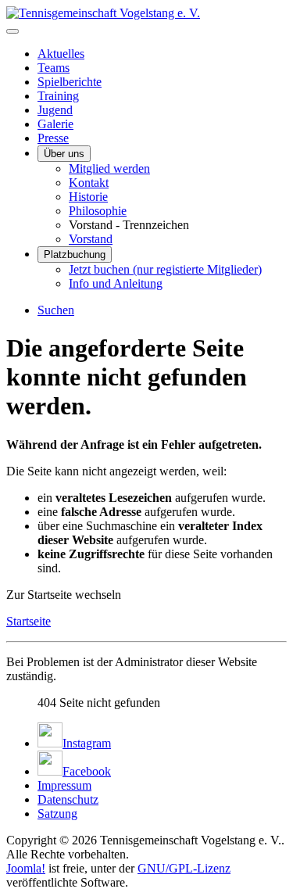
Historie (88, 196)
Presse (53, 138)
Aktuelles (61, 53)
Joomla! (25, 868)
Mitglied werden (109, 168)
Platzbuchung (74, 254)
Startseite (28, 621)
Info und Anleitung (116, 283)
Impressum (64, 785)
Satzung (57, 813)
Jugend (55, 109)
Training (58, 95)
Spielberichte (70, 81)
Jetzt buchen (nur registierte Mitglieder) (165, 269)
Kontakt (89, 182)
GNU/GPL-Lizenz (184, 868)
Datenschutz (68, 799)
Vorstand (91, 239)
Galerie (55, 124)
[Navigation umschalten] (12, 31)
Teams (54, 67)
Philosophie (98, 210)
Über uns (64, 153)
